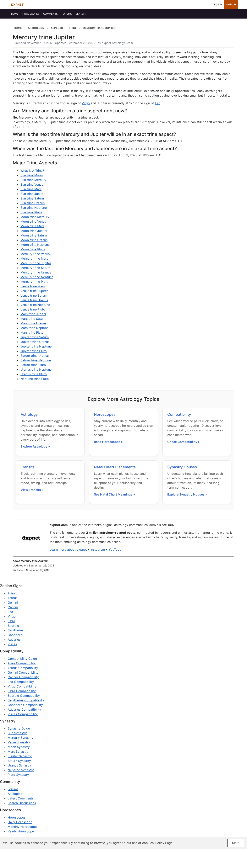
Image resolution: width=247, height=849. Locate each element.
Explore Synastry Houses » (187, 494)
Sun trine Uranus (32, 203)
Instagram (98, 549)
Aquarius (14, 639)
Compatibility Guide (22, 659)
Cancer (13, 607)
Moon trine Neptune (35, 245)
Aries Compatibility (22, 663)
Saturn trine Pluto (33, 365)
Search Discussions (22, 803)
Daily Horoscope (20, 822)
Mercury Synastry (20, 738)
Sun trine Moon (31, 175)
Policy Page (164, 843)
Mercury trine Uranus (35, 272)
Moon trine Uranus (33, 240)
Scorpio (13, 626)
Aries (11, 593)
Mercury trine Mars (34, 258)
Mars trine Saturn (33, 319)
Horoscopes (104, 414)
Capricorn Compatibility (25, 705)
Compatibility (179, 414)
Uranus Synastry (20, 765)
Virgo (86, 103)
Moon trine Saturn (33, 235)
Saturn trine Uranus (34, 356)
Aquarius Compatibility (24, 709)
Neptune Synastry (21, 770)
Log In (218, 4)
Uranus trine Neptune (36, 369)
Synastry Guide (19, 728)
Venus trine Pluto (32, 309)
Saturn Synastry (19, 761)
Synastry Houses (182, 467)
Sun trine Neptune (33, 208)
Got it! (235, 842)
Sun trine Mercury (33, 180)
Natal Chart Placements (115, 467)
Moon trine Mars (32, 226)
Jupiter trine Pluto (33, 351)
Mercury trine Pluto (34, 282)
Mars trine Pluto (32, 332)
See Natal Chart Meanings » (114, 494)
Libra (11, 621)
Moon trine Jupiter (33, 231)
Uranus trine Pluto (33, 374)
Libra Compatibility (22, 691)
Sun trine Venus (31, 184)
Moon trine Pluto (32, 249)
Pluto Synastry (18, 775)
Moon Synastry (19, 747)
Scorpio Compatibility (24, 696)
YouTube (115, 549)
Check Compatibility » (183, 442)
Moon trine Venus (33, 221)
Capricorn (15, 635)
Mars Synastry (18, 751)
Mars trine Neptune (34, 328)
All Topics (15, 794)
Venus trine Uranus (34, 300)
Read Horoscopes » (108, 442)
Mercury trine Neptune (36, 277)
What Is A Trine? (32, 170)
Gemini (13, 602)
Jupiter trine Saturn (34, 337)
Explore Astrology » (35, 446)
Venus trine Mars (32, 286)
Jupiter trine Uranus (34, 342)
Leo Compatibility (21, 682)
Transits (28, 467)
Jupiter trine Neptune (36, 346)
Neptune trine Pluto (34, 379)
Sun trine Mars (30, 189)
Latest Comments (21, 798)
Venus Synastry (19, 742)
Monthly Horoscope (22, 827)
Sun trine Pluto (31, 212)
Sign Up (231, 4)
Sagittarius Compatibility (26, 700)
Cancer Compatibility (23, 677)
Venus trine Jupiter (34, 291)
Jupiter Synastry (20, 756)
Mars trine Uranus (33, 323)
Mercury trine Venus (35, 254)
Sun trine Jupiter (32, 194)
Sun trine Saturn (32, 198)
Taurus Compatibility (23, 668)
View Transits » (32, 490)
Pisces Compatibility (23, 714)
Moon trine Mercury (34, 217)
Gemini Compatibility (23, 672)
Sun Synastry (17, 733)
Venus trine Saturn (33, 295)
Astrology (29, 414)
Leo (157, 103)
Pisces (12, 644)
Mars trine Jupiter (33, 314)
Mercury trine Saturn (35, 268)
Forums (13, 789)
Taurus (12, 598)
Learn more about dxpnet (68, 549)
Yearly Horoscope (21, 831)
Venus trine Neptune (35, 305)
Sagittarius (15, 630)
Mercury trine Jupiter (35, 263)
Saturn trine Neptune (35, 360)
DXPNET (17, 5)
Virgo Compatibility (22, 686)
